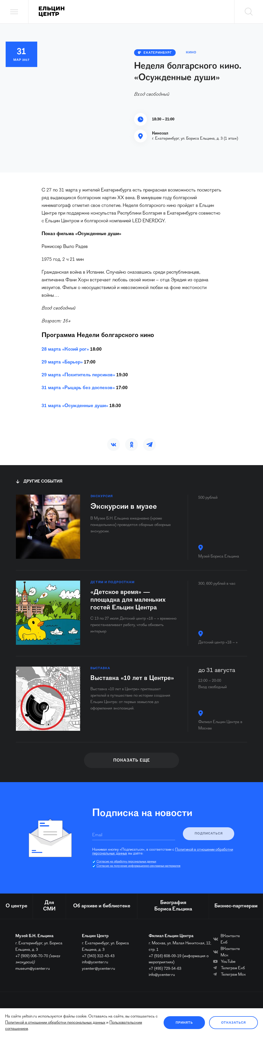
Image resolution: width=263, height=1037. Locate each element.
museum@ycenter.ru (32, 969)
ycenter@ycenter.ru (98, 969)
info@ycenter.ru (95, 962)
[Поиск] (248, 11)
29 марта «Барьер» (62, 362)
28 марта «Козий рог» (65, 349)
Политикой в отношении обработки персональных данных (55, 1023)
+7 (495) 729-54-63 (165, 969)
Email (97, 835)
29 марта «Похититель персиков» (78, 375)
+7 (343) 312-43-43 (98, 956)
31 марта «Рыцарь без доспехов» (78, 388)
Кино (191, 52)
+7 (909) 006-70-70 (31, 956)
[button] (114, 444)
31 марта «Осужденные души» (75, 406)
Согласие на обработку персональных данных (126, 861)
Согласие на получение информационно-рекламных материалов (139, 866)
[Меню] (14, 11)
